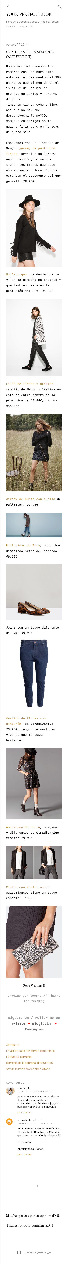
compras (25, 1056)
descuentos (45, 1062)
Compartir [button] (12, 1044)
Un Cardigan (16, 274)
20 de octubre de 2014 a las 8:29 (36, 1123)
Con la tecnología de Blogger (37, 1252)
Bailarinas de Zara (23, 545)
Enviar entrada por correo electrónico (30, 1050)
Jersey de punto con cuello (30, 499)
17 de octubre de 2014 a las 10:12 (36, 1091)
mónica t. (23, 1088)
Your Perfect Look (29, 14)
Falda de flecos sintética (29, 384)
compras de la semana (21, 1062)
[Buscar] (59, 6)
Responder (24, 1112)
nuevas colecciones (28, 1069)
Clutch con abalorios (25, 887)
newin (10, 1069)
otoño (46, 1069)
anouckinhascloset (29, 1120)
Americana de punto (23, 827)
